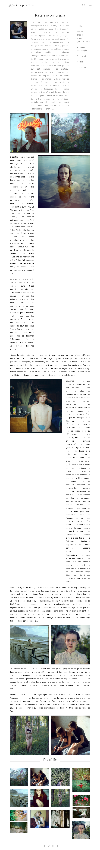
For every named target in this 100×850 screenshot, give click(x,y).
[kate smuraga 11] (19, 821)
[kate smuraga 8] (81, 806)
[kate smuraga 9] (71, 644)
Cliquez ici (81, 56)
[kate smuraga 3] (60, 777)
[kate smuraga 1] (71, 132)
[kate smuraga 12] (60, 819)
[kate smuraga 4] (81, 780)
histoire (71, 384)
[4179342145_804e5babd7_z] (29, 132)
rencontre (56, 59)
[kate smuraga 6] (29, 735)
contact (56, 685)
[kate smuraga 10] (39, 819)
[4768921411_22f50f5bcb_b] (36, 406)
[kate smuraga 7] (29, 644)
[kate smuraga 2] (71, 735)
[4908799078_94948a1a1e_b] (64, 182)
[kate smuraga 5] (39, 798)
